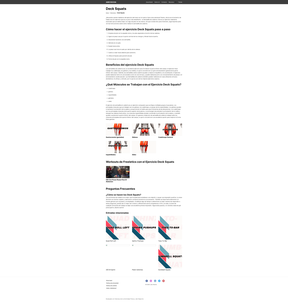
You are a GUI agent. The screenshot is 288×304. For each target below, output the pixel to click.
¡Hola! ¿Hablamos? (111, 288)
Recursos (171, 2)
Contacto (164, 2)
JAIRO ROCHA (111, 2)
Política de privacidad (112, 283)
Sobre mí (157, 2)
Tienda (180, 2)
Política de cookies (111, 285)
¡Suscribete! (149, 2)
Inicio (107, 13)
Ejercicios (113, 13)
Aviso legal (109, 280)
